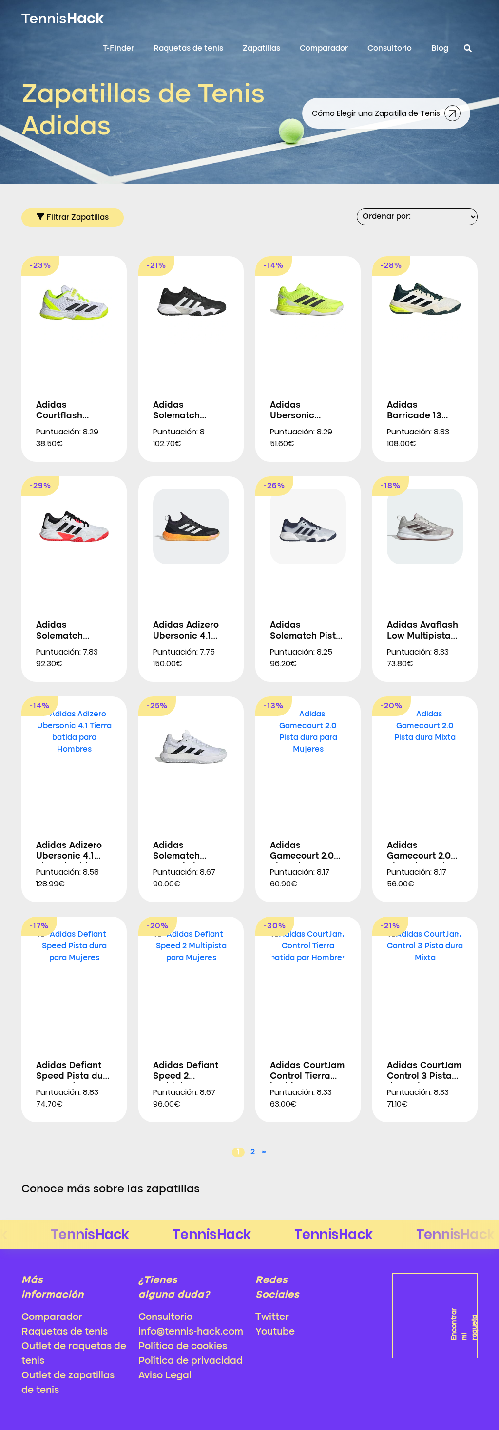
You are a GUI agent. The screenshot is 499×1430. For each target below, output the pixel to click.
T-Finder (118, 49)
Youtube (275, 1332)
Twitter (272, 1317)
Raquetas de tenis (188, 49)
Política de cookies (182, 1347)
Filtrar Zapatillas (76, 218)
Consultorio (389, 49)
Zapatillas (261, 49)
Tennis (62, 18)
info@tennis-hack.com (190, 1332)
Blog (439, 49)
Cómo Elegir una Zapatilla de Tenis (377, 113)
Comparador (324, 49)
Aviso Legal (165, 1376)
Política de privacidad (190, 1361)
